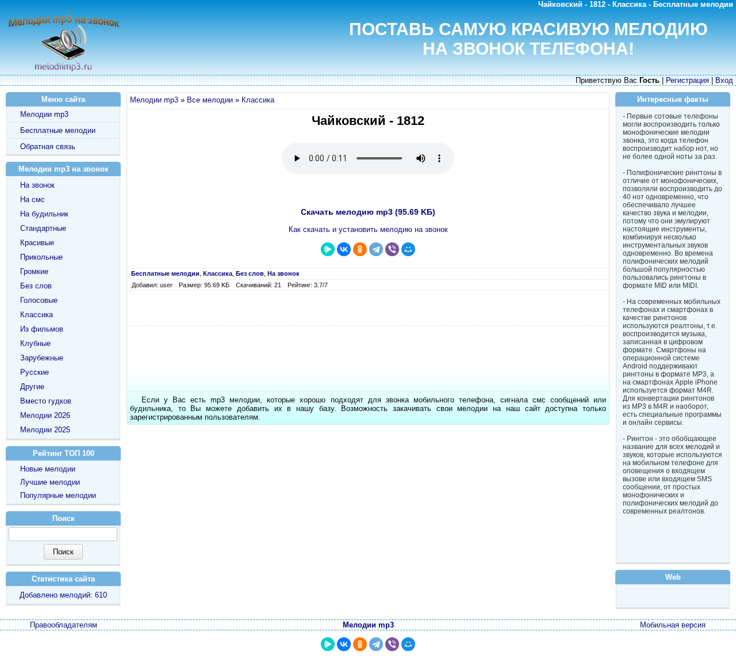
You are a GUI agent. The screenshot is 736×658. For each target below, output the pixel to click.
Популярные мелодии (58, 495)
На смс (32, 199)
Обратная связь (47, 146)
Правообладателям (63, 625)
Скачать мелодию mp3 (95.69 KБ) (368, 211)
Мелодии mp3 (154, 100)
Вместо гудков (45, 401)
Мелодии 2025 (45, 429)
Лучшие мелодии (50, 482)
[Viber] (392, 249)
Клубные (35, 343)
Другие (32, 386)
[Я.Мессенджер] (328, 249)
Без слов (36, 286)
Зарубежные (41, 357)
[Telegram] (376, 249)
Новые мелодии (47, 469)
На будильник (44, 214)
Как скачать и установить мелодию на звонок (368, 229)
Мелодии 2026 (45, 415)
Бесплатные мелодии (57, 130)
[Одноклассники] (360, 249)
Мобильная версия (673, 625)
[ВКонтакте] (344, 249)
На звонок (37, 185)
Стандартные (43, 228)
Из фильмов (41, 329)
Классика (257, 100)
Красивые (37, 242)
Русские (34, 372)
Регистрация (687, 80)
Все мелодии (210, 100)
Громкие (34, 271)
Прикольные (41, 257)
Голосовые (38, 300)
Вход (724, 80)
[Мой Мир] (408, 249)
